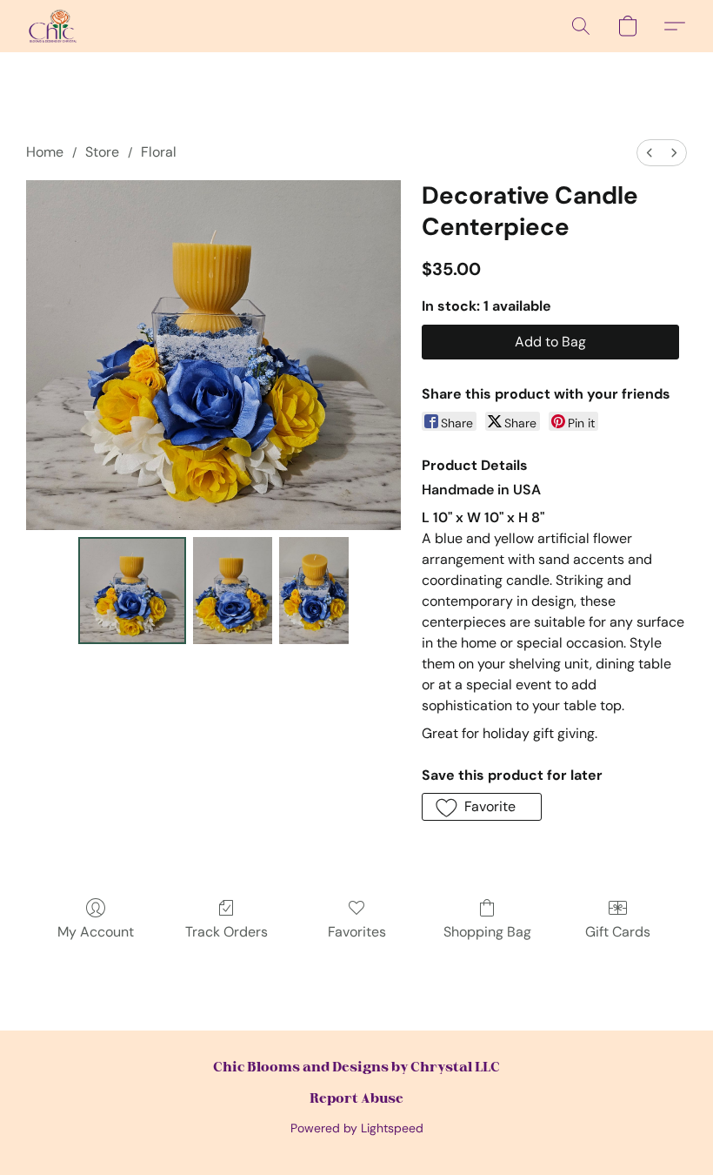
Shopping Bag (487, 932)
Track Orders (226, 932)
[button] (53, 26)
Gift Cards (617, 932)
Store (102, 152)
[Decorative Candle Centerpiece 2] (314, 591)
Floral (159, 152)
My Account (95, 932)
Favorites (357, 932)
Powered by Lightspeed (356, 1128)
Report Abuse (356, 1098)
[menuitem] (649, 152)
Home (44, 152)
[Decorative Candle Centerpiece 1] (232, 591)
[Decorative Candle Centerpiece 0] (132, 591)
